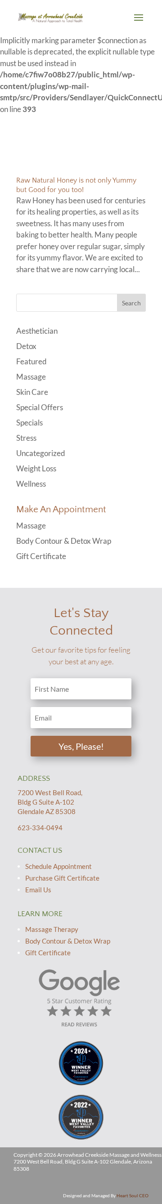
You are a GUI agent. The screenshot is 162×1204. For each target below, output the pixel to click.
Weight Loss (36, 468)
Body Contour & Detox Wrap (63, 541)
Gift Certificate (41, 556)
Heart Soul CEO (132, 1195)
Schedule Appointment (58, 866)
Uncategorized (40, 453)
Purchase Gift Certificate (62, 878)
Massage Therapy (51, 929)
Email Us (38, 890)
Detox (26, 346)
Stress (26, 438)
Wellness (31, 483)
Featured (31, 361)
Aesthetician (37, 331)
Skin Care (32, 392)
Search (131, 303)
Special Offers (39, 407)
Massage (31, 376)
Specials (29, 422)
